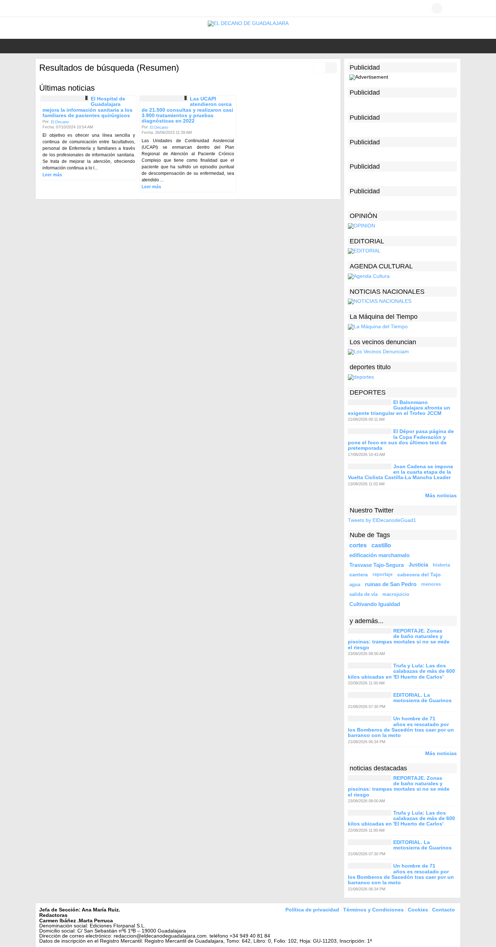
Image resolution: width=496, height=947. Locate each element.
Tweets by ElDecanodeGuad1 (382, 520)
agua (354, 584)
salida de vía (363, 594)
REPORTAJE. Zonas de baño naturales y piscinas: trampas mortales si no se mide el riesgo (399, 639)
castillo (381, 545)
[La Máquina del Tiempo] (378, 326)
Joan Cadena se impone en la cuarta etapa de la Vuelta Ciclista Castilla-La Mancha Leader (400, 472)
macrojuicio (395, 594)
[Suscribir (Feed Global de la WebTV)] (75, 8)
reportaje (383, 574)
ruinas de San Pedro (390, 584)
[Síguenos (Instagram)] (64, 8)
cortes (358, 545)
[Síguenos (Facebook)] (42, 8)
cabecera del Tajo (419, 574)
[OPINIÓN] (361, 225)
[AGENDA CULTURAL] (369, 276)
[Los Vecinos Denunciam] (378, 351)
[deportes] (361, 376)
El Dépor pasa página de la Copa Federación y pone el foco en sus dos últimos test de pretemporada (401, 440)
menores (431, 584)
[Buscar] (451, 8)
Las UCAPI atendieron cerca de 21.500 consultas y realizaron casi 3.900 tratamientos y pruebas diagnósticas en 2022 (187, 110)
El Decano (60, 122)
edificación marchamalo (379, 555)
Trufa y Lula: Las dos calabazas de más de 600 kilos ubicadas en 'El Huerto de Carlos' (401, 671)
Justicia (418, 565)
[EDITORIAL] (364, 251)
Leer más (52, 174)
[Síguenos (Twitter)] (53, 8)
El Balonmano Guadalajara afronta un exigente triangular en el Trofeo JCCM (399, 407)
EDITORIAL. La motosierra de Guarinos (422, 697)
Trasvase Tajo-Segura (376, 565)
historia (441, 565)
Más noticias (441, 495)
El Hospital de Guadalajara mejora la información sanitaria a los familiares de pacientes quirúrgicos (87, 107)
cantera (358, 574)
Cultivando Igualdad (374, 604)
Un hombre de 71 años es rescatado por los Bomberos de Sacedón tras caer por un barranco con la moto (401, 727)
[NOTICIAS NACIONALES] (379, 301)
